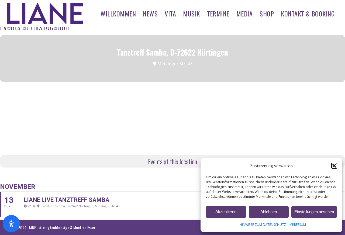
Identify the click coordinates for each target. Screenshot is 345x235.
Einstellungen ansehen (314, 211)
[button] (334, 165)
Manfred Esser (84, 227)
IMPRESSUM (297, 224)
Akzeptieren (225, 211)
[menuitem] (118, 13)
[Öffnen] (11, 223)
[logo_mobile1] (45, 13)
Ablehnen (268, 211)
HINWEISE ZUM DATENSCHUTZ (263, 224)
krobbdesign (59, 227)
